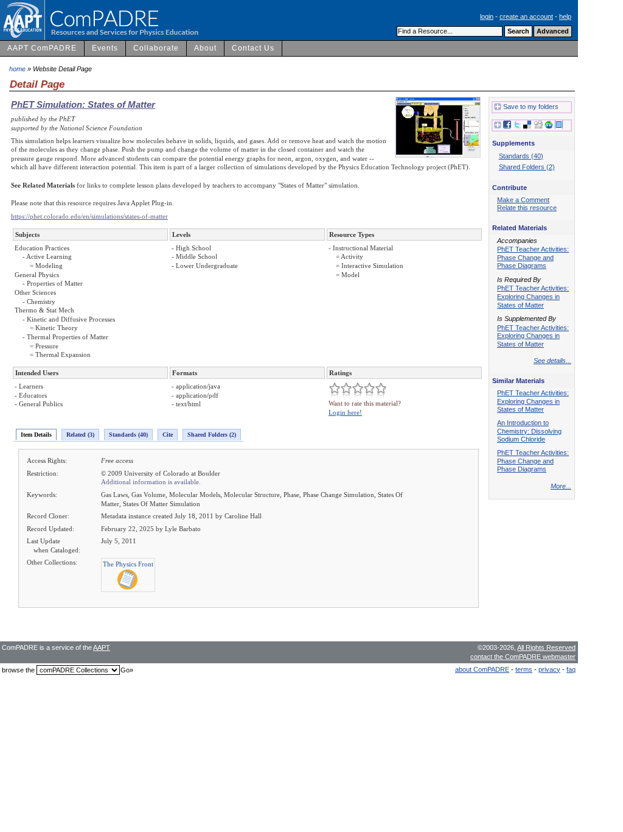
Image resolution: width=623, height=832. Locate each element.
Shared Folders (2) (211, 434)
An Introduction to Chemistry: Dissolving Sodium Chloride (529, 431)
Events (105, 48)
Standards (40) (128, 434)
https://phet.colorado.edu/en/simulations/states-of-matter (89, 216)
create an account (526, 16)
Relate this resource (527, 207)
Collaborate (156, 48)
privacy (549, 669)
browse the (18, 670)
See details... (552, 360)
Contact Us (253, 48)
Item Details (36, 434)
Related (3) (80, 434)
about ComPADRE (482, 669)
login (486, 16)
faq (571, 669)
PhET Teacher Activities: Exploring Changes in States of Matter (533, 296)
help (565, 16)
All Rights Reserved (546, 647)
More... (561, 486)
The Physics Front (128, 564)
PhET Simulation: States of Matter (83, 104)
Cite (167, 434)
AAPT (101, 647)
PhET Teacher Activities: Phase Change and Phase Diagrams (533, 257)
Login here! (345, 412)
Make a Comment (523, 199)
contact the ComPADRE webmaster (523, 656)
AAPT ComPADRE (42, 48)
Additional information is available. (151, 481)
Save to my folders (531, 106)
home (17, 68)
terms (523, 669)
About (205, 48)
